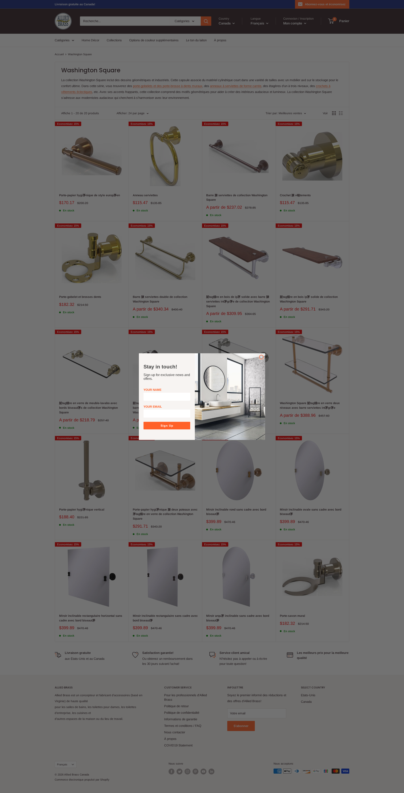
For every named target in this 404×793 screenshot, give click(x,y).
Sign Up (167, 425)
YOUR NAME (152, 389)
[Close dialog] (261, 357)
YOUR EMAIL (153, 406)
